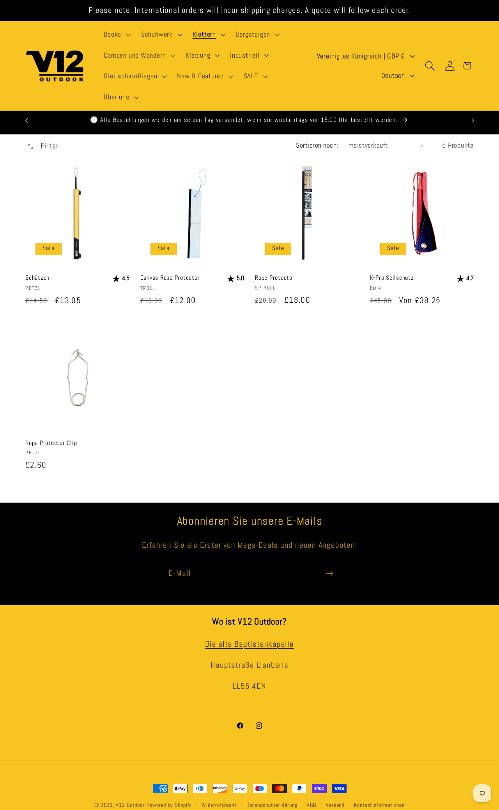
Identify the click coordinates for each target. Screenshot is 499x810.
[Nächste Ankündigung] (472, 120)
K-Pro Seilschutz (392, 278)
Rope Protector (275, 278)
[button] (116, 34)
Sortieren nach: (317, 145)
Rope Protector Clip (51, 442)
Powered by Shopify (169, 804)
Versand (335, 804)
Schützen (37, 278)
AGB (311, 804)
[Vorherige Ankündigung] (26, 120)
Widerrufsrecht (219, 804)
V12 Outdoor (130, 804)
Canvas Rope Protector (170, 278)
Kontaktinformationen (379, 804)
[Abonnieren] (330, 573)
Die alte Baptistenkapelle (249, 644)
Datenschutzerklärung (271, 804)
